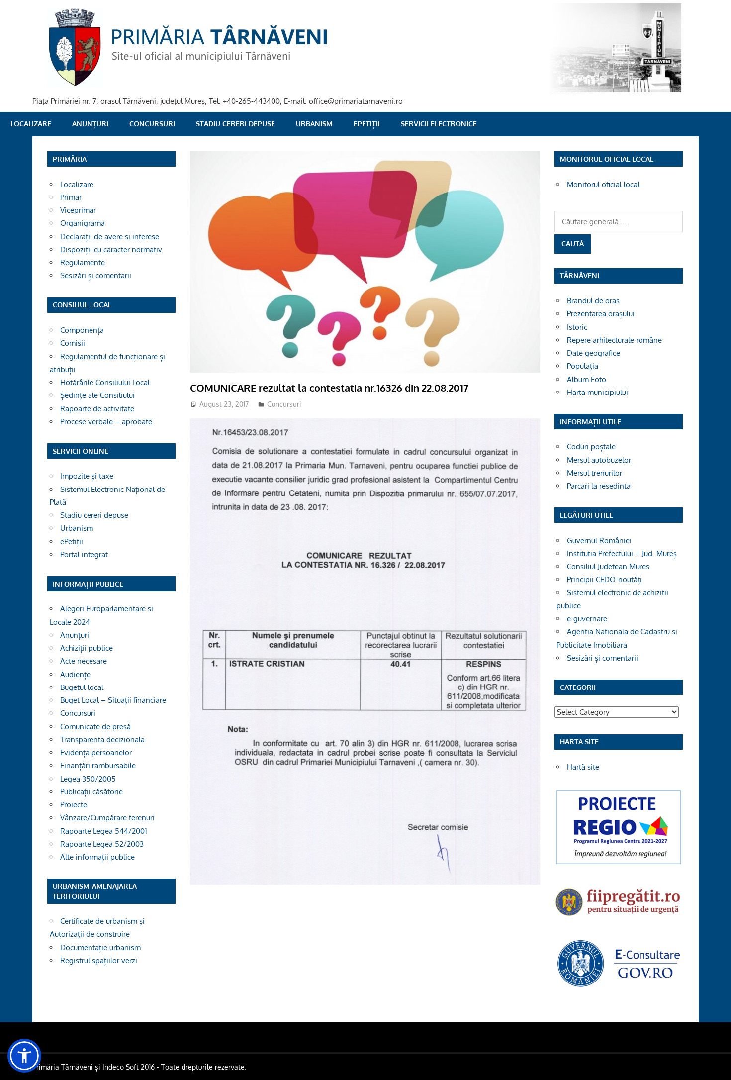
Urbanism (314, 123)
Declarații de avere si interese (109, 236)
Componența (82, 330)
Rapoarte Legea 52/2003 (102, 844)
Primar (71, 197)
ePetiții (367, 123)
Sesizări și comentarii (95, 275)
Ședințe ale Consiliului (97, 395)
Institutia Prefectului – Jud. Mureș (622, 553)
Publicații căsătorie (91, 791)
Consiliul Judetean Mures (608, 566)
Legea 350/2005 (88, 779)
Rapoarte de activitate (97, 408)
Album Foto (586, 379)
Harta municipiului (597, 392)
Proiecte (73, 804)
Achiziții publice (86, 648)
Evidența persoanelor (96, 752)
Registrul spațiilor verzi (98, 960)
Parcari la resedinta (599, 486)
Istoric (577, 327)
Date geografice (593, 353)
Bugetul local (81, 687)
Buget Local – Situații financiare (113, 700)
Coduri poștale (591, 446)
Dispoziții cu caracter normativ (111, 249)
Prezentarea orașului (601, 313)
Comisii (72, 343)
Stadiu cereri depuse (235, 123)
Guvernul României (599, 540)
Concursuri (152, 123)
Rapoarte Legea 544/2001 (103, 831)
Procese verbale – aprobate (106, 421)
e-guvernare (587, 618)
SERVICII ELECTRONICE (439, 123)
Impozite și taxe (86, 476)
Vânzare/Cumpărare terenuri (107, 817)
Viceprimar (78, 210)
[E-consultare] (618, 985)
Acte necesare (83, 661)
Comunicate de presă (95, 726)
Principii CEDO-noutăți (604, 579)
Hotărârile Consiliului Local (105, 382)
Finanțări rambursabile (98, 765)
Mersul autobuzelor (599, 460)
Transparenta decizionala (102, 739)
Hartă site (583, 767)
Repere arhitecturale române (614, 340)
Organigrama (82, 223)
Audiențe (75, 674)
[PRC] (618, 863)
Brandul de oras (593, 300)
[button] (24, 1055)
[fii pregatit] (618, 917)
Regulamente (82, 262)
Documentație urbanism (100, 947)
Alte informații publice (97, 857)
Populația (582, 366)
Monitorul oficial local (603, 184)
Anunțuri (90, 123)
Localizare (30, 123)
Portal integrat (84, 554)
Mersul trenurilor (594, 473)
